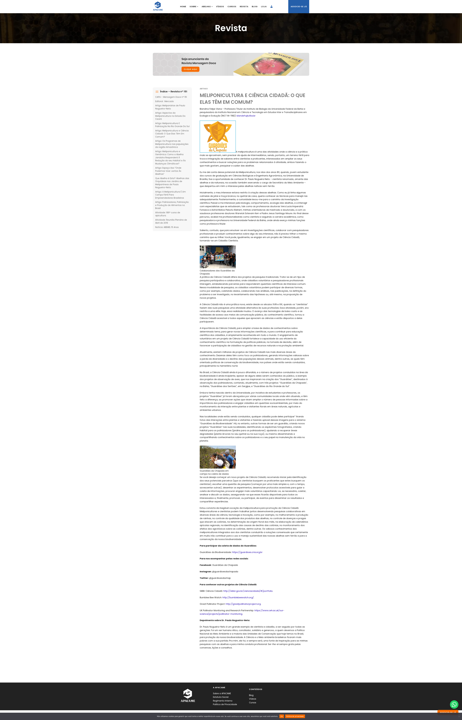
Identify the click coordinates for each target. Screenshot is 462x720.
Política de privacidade (295, 716)
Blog (255, 6)
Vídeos (220, 6)
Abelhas (206, 6)
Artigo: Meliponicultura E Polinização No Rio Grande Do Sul (172, 125)
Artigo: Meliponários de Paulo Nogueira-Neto (170, 107)
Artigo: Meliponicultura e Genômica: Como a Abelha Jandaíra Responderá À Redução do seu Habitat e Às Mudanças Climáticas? (170, 157)
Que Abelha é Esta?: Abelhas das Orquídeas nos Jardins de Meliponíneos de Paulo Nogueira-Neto (172, 183)
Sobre (193, 6)
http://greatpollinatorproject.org (243, 603)
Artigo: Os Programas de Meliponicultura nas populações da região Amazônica (171, 144)
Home (183, 6)
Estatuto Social (220, 697)
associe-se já (299, 6)
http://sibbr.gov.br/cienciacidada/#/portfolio (248, 590)
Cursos (232, 6)
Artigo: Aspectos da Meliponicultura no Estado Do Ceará (170, 115)
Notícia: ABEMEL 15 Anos (167, 227)
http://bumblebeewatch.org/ (238, 597)
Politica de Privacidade (225, 704)
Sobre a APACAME (222, 693)
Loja (264, 6)
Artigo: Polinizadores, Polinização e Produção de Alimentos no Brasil (172, 205)
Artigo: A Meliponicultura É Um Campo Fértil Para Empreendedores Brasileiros (170, 194)
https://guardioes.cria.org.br (247, 552)
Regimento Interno (222, 700)
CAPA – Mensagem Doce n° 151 (171, 97)
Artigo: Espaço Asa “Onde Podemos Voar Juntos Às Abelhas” (168, 170)
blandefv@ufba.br (246, 115)
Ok (282, 716)
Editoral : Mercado (164, 101)
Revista (244, 6)
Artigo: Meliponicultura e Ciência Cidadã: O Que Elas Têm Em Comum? (172, 133)
